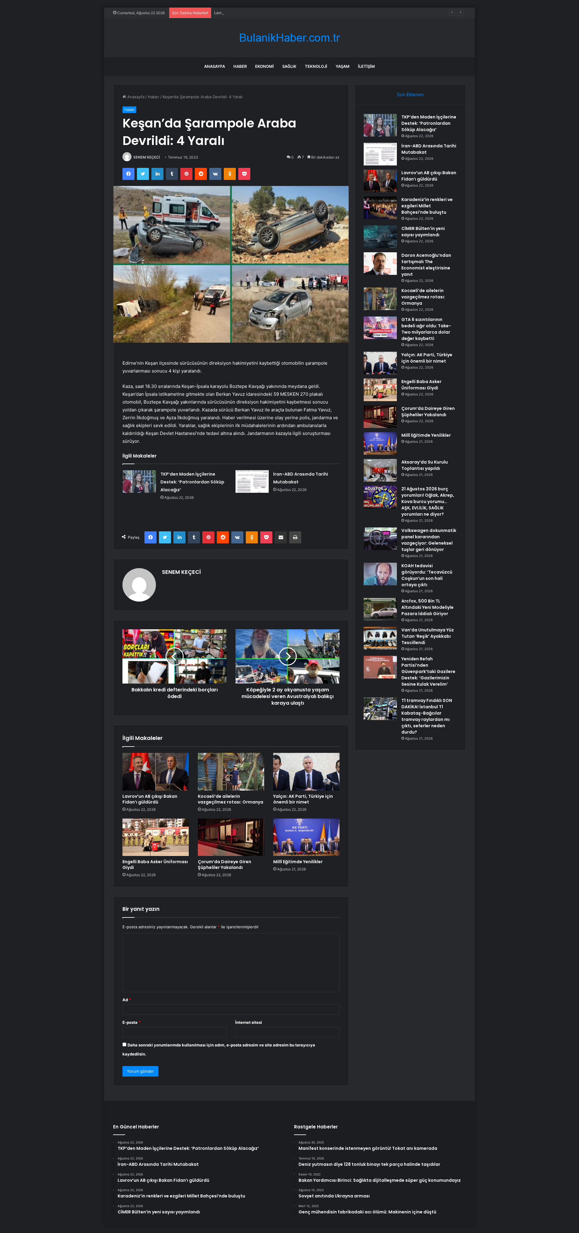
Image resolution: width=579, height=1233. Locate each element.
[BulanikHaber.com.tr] (289, 37)
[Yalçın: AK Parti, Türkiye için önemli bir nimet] (306, 771)
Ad (126, 999)
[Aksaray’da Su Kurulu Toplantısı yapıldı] (380, 470)
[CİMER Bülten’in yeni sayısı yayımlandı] (380, 236)
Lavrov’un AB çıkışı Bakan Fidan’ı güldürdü (253, 12)
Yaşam (343, 66)
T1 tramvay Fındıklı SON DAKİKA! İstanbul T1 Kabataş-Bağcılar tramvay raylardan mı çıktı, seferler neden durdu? (426, 716)
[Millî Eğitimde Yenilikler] (306, 837)
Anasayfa (214, 66)
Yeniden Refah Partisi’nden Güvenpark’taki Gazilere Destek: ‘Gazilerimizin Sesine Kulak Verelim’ (428, 671)
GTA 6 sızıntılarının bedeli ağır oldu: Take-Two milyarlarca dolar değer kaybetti (426, 328)
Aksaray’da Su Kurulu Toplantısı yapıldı (424, 465)
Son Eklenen (410, 94)
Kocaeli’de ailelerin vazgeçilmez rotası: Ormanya (230, 799)
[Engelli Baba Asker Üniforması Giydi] (155, 837)
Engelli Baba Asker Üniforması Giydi (155, 864)
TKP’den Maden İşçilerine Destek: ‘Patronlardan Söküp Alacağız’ (192, 482)
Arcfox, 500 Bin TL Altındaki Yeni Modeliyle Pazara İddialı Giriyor (427, 607)
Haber (240, 66)
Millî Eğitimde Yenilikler (298, 862)
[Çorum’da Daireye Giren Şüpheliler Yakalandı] (231, 837)
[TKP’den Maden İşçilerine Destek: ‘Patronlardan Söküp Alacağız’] (139, 481)
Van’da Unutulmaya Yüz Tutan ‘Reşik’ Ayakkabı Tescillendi (427, 636)
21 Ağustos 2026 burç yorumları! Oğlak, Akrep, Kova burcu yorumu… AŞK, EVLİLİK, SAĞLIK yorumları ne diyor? (427, 501)
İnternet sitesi (248, 1022)
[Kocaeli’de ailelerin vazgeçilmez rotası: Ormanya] (231, 771)
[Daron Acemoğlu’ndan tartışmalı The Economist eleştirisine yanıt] (380, 263)
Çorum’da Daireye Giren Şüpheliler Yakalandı (224, 864)
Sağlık (289, 66)
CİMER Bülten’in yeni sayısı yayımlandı (423, 231)
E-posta (131, 1022)
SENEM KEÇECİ (146, 157)
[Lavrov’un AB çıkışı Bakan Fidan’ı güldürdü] (155, 771)
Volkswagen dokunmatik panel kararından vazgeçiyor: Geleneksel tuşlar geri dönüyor (428, 539)
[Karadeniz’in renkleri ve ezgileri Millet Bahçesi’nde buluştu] (380, 208)
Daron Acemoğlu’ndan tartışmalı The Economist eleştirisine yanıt (426, 264)
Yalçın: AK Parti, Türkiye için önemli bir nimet (303, 799)
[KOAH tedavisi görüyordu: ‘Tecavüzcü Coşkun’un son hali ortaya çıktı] (380, 574)
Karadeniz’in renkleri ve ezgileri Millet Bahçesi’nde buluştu (427, 206)
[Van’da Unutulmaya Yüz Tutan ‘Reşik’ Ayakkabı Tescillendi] (380, 638)
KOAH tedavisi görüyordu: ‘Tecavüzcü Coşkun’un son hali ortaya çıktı (426, 575)
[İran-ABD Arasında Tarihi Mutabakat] (252, 481)
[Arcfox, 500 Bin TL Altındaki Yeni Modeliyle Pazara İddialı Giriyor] (380, 609)
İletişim (366, 66)
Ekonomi (264, 66)
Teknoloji (316, 66)
